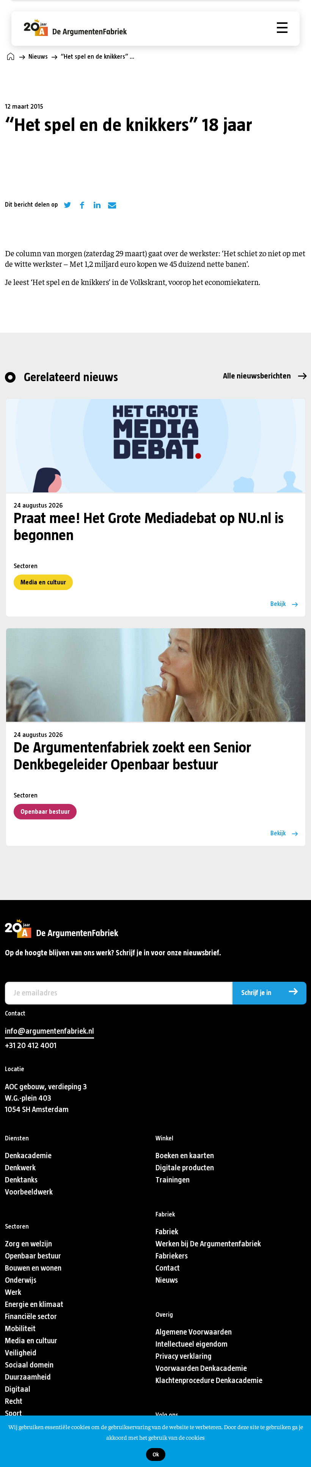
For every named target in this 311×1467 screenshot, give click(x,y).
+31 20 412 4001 (31, 1046)
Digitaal (17, 1389)
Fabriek (167, 1232)
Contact (168, 1268)
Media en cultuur (43, 582)
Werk (13, 1292)
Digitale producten (185, 1168)
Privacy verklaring (184, 1356)
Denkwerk (20, 1168)
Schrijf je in (256, 993)
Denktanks (21, 1180)
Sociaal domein (29, 1365)
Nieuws (38, 56)
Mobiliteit (20, 1329)
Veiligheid (20, 1353)
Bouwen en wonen (33, 1268)
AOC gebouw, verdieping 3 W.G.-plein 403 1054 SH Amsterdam (46, 1098)
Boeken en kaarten (185, 1156)
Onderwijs (20, 1280)
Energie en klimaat (34, 1304)
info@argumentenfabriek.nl (49, 1031)
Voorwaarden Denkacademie (201, 1368)
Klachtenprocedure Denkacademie (209, 1380)
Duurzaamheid (28, 1377)
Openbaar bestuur (45, 811)
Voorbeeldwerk (29, 1192)
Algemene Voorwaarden (194, 1332)
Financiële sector (31, 1317)
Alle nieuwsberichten (257, 376)
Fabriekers (172, 1256)
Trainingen (173, 1180)
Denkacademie (28, 1156)
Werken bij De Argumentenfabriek (208, 1244)
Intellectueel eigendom (192, 1344)
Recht (13, 1401)
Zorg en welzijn (28, 1244)
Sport (13, 1413)
